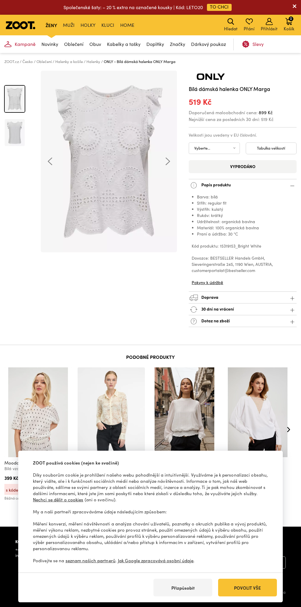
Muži (69, 25)
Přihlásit (269, 28)
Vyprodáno (242, 166)
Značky (177, 44)
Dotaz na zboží (215, 320)
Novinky (49, 44)
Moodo (11, 463)
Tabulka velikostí (271, 148)
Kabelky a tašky (124, 44)
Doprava (209, 297)
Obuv (95, 44)
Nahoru (286, 571)
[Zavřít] (294, 7)
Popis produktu (215, 184)
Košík (289, 23)
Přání (249, 28)
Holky (88, 25)
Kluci (107, 25)
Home (127, 25)
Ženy (51, 25)
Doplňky (155, 44)
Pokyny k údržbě (207, 282)
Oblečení (73, 44)
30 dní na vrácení (217, 308)
